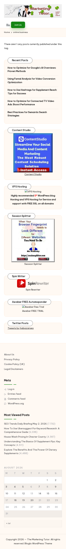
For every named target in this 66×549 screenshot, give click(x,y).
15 (48, 493)
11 (15, 493)
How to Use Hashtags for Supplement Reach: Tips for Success (32, 91)
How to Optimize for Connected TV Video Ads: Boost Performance (31, 102)
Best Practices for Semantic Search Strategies (27, 114)
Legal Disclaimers (13, 369)
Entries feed (14, 393)
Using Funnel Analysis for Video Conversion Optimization (31, 80)
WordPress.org (16, 403)
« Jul (8, 523)
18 (15, 500)
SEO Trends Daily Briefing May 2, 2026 (25, 423)
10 (7, 493)
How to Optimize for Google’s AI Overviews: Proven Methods (32, 69)
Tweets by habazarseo (21, 328)
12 (23, 493)
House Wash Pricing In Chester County (25, 436)
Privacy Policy (12, 359)
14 (40, 493)
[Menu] (8, 25)
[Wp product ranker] (33, 240)
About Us (9, 354)
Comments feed (16, 398)
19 (23, 500)
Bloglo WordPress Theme (38, 543)
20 (32, 500)
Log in (11, 389)
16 (56, 493)
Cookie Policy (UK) (14, 364)
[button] (18, 25)
